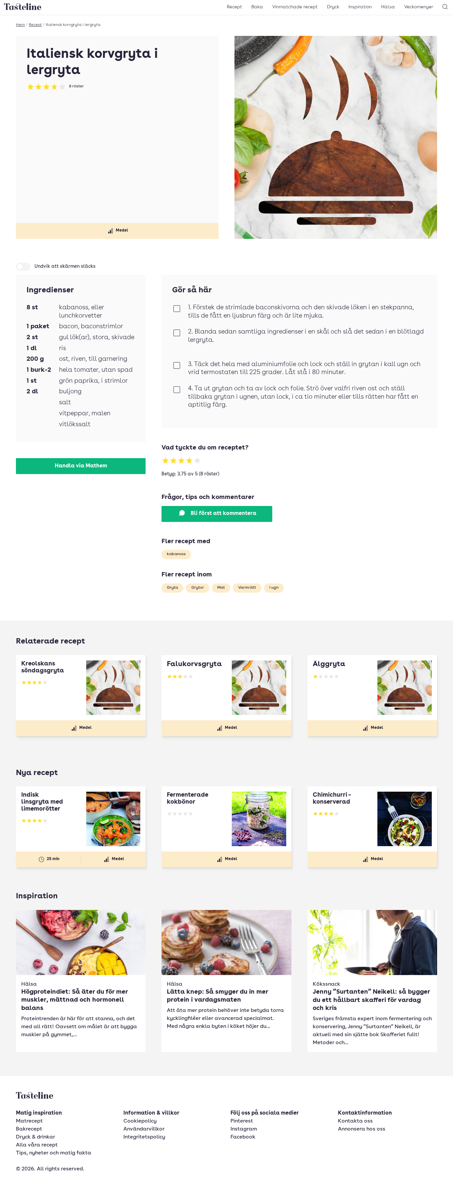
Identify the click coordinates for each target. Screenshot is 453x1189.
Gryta (172, 588)
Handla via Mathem (81, 466)
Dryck (333, 7)
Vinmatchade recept (295, 7)
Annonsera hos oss (361, 1129)
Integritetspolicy (144, 1137)
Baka (257, 7)
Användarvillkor (143, 1129)
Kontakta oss (355, 1121)
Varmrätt (247, 588)
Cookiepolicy (140, 1121)
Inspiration (360, 7)
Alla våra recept (37, 1145)
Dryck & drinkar (35, 1137)
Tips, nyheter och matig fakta (53, 1153)
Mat (221, 588)
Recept (234, 7)
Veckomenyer (418, 7)
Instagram (243, 1129)
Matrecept (29, 1121)
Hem (20, 25)
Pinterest (241, 1121)
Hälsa (388, 7)
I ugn (274, 588)
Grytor (197, 588)
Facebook (242, 1137)
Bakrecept (29, 1129)
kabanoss (176, 554)
